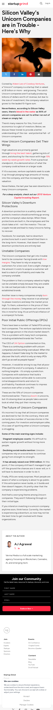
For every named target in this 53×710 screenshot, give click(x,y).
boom (34, 396)
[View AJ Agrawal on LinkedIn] (19, 548)
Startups (7, 648)
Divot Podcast (33, 667)
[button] (41, 3)
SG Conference (34, 643)
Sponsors (7, 651)
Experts (6, 646)
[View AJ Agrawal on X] (15, 548)
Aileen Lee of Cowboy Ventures (28, 83)
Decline (26, 700)
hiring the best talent (21, 153)
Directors (7, 654)
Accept (26, 696)
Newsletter (32, 659)
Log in (47, 3)
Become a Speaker (34, 648)
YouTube (31, 665)
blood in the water (25, 111)
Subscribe (25, 608)
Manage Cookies (26, 705)
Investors (7, 643)
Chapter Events (33, 646)
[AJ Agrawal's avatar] (9, 544)
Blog (30, 662)
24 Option (19, 343)
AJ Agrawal (23, 544)
